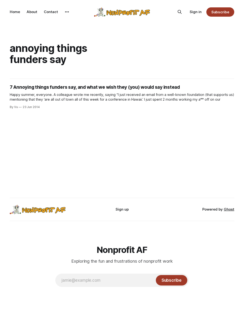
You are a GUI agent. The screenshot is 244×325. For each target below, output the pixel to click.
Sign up (122, 209)
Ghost (229, 209)
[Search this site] (179, 12)
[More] (67, 12)
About (32, 12)
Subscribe (220, 12)
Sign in (196, 12)
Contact (51, 12)
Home (15, 12)
